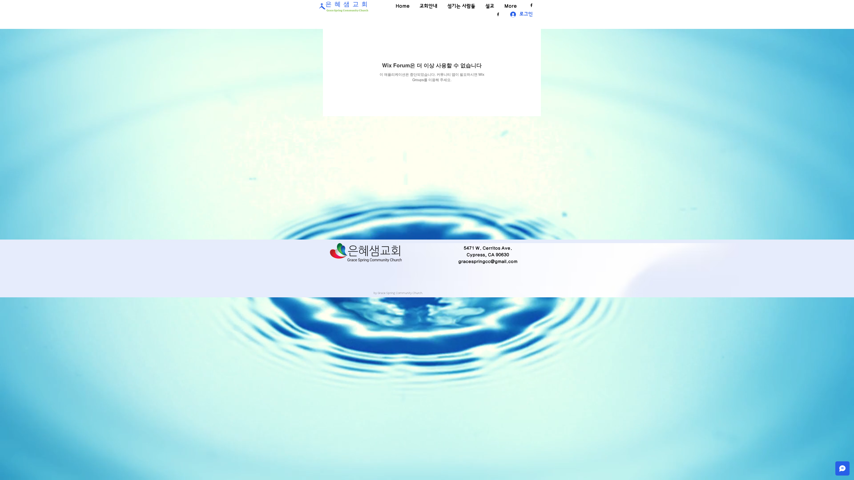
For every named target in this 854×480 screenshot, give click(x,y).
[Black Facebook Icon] (531, 5)
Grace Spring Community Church (347, 10)
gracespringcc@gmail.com (488, 261)
